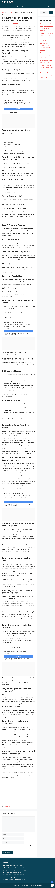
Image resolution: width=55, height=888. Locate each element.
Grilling (16, 6)
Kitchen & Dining (9, 12)
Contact (41, 6)
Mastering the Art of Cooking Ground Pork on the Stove (46, 68)
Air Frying (22, 6)
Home (4, 6)
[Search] (51, 12)
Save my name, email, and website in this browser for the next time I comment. (18, 847)
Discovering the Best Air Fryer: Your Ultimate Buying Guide (46, 55)
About (35, 6)
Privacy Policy (48, 6)
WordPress (39, 885)
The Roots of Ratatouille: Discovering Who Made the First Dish (46, 75)
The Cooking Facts (26, 885)
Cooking (10, 6)
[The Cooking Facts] (7, 2)
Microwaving (29, 6)
